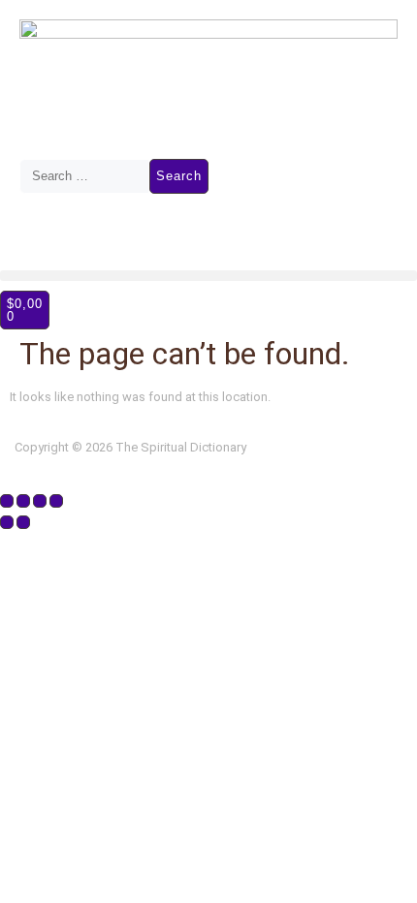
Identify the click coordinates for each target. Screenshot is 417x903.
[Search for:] (84, 176)
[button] (208, 275)
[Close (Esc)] (56, 501)
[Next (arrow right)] (23, 522)
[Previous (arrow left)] (7, 522)
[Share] (40, 501)
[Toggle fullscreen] (23, 501)
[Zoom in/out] (7, 501)
